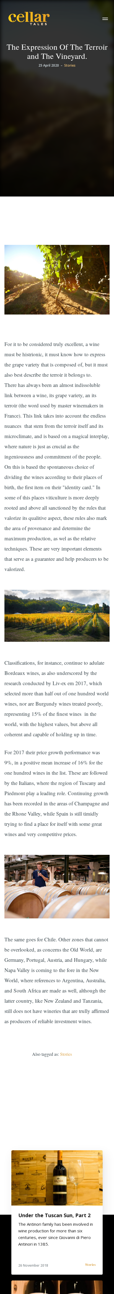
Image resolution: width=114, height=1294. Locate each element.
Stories (70, 65)
